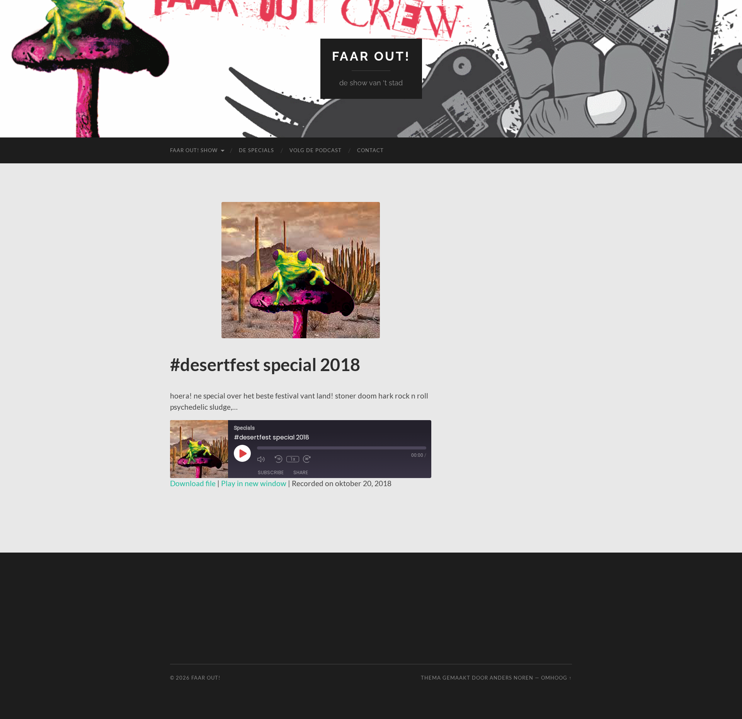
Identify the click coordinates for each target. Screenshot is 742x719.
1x (292, 459)
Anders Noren (511, 678)
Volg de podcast (315, 150)
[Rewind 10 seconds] (279, 459)
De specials (256, 150)
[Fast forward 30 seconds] (310, 459)
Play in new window (253, 483)
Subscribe (271, 472)
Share (300, 472)
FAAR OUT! (371, 56)
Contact (370, 150)
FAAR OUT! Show (194, 150)
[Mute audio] (264, 459)
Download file (193, 483)
